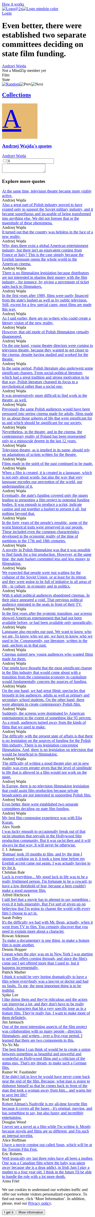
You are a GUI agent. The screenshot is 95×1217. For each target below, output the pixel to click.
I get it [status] (8, 1212)
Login (7, 13)
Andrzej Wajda (14, 66)
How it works (13, 4)
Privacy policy (39, 1203)
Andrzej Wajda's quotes (27, 146)
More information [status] (30, 1212)
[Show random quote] (11, 84)
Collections (16, 95)
